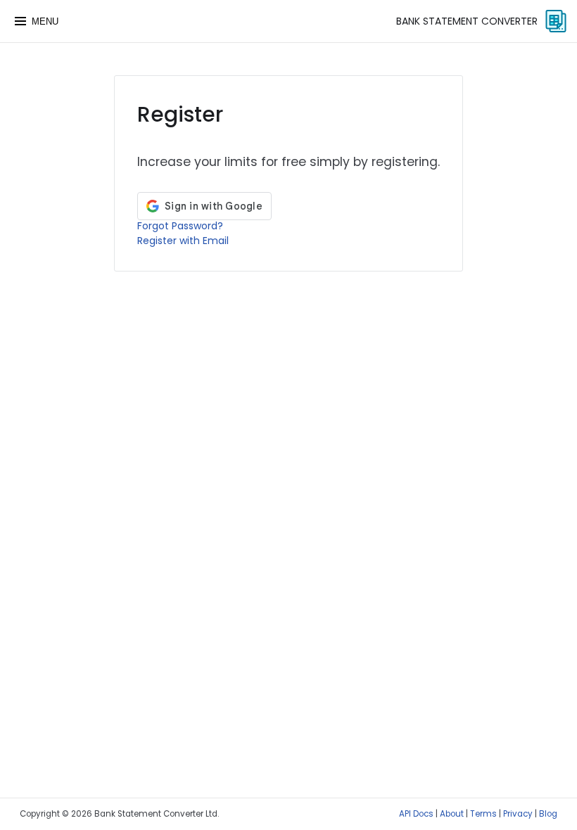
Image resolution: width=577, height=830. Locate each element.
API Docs (416, 813)
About (452, 813)
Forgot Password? (180, 226)
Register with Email (183, 241)
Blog (548, 813)
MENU (45, 21)
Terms (483, 813)
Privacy (518, 813)
